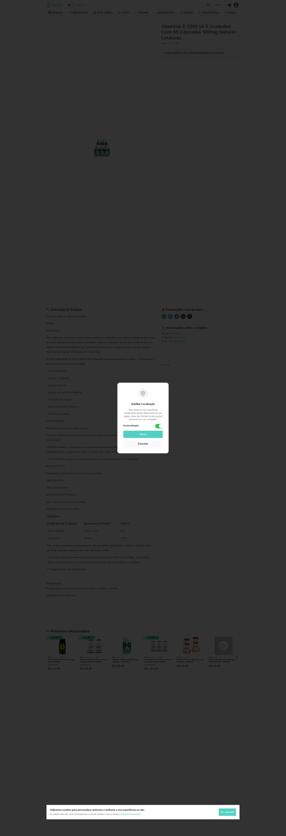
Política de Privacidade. (130, 814)
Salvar (143, 434)
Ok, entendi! (227, 812)
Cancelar (143, 443)
